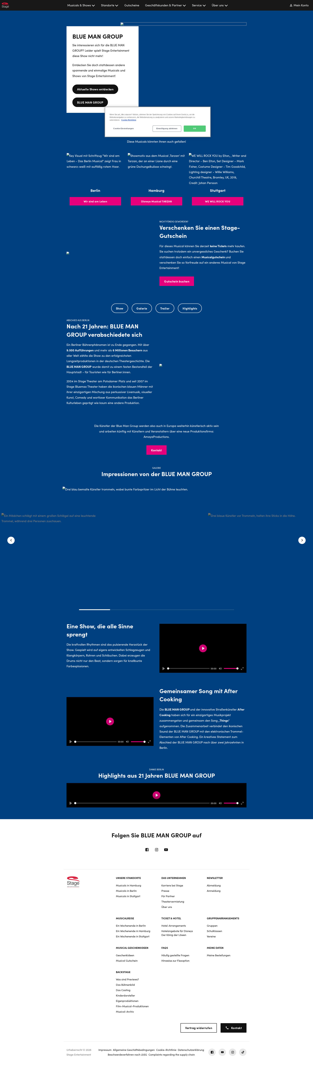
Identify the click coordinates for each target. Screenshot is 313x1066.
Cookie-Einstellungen (123, 128)
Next (302, 540)
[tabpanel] (156, 566)
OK (194, 128)
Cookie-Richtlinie (128, 120)
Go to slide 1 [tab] (94, 609)
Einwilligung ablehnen (167, 128)
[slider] (188, 668)
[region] (158, 122)
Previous (11, 540)
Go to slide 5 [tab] (218, 609)
